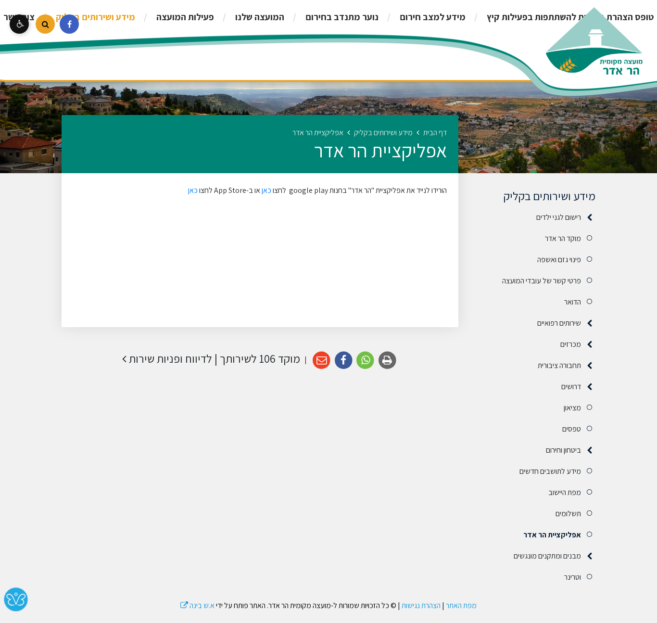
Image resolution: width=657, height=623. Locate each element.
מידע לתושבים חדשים (550, 471)
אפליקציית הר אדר (552, 535)
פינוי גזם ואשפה (559, 259)
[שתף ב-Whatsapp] (365, 360)
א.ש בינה (197, 605)
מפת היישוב (564, 492)
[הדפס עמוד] (387, 360)
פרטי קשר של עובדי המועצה (541, 281)
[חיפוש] (45, 24)
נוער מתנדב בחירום (341, 17)
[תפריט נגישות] (19, 24)
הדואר (572, 302)
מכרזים (570, 344)
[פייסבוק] (69, 24)
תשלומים (568, 514)
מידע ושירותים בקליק (94, 17)
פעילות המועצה (184, 17)
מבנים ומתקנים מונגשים (547, 556)
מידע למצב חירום (432, 17)
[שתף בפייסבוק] (343, 360)
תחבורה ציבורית (559, 365)
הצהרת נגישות (421, 605)
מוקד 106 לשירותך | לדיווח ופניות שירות (213, 359)
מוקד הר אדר (563, 238)
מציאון (572, 408)
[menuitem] (423, 17)
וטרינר (572, 577)
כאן (265, 190)
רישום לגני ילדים (558, 217)
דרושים (571, 386)
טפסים (571, 429)
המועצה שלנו (258, 17)
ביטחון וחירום (563, 450)
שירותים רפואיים (559, 323)
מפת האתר (461, 605)
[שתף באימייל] (321, 360)
